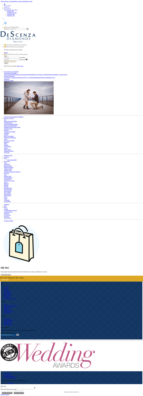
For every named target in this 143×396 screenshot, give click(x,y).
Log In (6, 63)
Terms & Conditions (9, 376)
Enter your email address (7, 333)
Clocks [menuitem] (6, 148)
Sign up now (20, 66)
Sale (5, 120)
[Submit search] (27, 29)
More (5, 207)
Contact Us (7, 297)
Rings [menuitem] (5, 143)
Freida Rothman (8, 177)
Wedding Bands (51, 74)
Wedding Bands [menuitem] (8, 123)
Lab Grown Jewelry (9, 180)
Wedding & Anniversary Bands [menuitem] (12, 127)
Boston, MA (7, 318)
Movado (6, 186)
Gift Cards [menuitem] (6, 313)
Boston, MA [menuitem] (10, 11)
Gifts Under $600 (11, 160)
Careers (6, 209)
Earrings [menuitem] (6, 134)
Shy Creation (7, 192)
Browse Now (5, 279)
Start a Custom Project (61, 74)
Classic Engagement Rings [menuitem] (11, 124)
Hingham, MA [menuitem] (11, 14)
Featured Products (8, 151)
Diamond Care (51, 77)
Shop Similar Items (6, 274)
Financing (6, 79)
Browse (6, 52)
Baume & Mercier (8, 167)
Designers (7, 161)
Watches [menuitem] (6, 308)
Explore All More (8, 221)
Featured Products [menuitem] (8, 311)
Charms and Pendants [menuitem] (9, 131)
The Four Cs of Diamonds (29, 77)
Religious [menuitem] (6, 142)
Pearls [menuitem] (5, 139)
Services (6, 289)
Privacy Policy (8, 295)
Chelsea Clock (8, 170)
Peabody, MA (7, 323)
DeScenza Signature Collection (12, 172)
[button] (73, 9)
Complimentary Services (10, 210)
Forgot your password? (10, 61)
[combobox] (18, 29)
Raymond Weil (8, 188)
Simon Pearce (7, 194)
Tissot (5, 198)
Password (22, 59)
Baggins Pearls (8, 166)
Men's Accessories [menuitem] (9, 136)
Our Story (6, 216)
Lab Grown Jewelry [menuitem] (9, 140)
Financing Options (9, 80)
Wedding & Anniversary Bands (39, 74)
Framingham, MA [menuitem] (12, 12)
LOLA (6, 182)
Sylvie (5, 197)
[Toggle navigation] (1, 69)
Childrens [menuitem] (6, 133)
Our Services (7, 215)
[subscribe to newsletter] (17, 335)
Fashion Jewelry (9, 118)
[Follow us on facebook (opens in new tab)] (73, 19)
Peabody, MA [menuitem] (11, 15)
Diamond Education (9, 76)
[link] (73, 7)
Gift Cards (6, 152)
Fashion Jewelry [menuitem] (8, 307)
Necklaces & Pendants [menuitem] (10, 137)
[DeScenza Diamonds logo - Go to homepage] (18, 40)
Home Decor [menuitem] (7, 149)
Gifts (5, 158)
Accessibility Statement (10, 377)
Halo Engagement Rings (24, 74)
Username (22, 57)
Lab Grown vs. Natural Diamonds (13, 77)
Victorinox (7, 200)
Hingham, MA (8, 321)
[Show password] (26, 59)
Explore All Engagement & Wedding (13, 117)
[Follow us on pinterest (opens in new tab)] (73, 18)
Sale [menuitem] (5, 304)
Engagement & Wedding (11, 71)
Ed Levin (6, 173)
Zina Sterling (7, 201)
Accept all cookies (19, 393)
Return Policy (7, 218)
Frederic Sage (7, 176)
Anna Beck (7, 164)
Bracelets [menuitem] (6, 130)
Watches (6, 145)
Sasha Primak (7, 191)
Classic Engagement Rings (11, 74)
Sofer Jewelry (7, 195)
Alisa (5, 163)
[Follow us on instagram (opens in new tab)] (73, 21)
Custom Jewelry (8, 212)
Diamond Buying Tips (41, 77)
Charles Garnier (8, 169)
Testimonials (7, 291)
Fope (5, 174)
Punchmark (11, 383)
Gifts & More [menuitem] (7, 310)
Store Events (7, 292)
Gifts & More (7, 146)
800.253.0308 (7, 324)
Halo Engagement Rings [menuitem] (10, 125)
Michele (6, 185)
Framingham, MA (8, 320)
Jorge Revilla (7, 179)
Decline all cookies (7, 393)
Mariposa (6, 183)
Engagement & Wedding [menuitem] (10, 305)
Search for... (7, 29)
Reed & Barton (8, 189)
